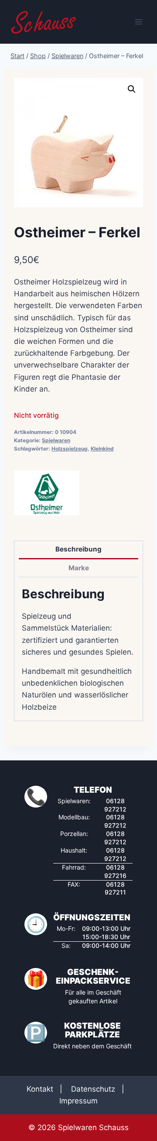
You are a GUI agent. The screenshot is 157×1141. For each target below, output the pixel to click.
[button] (132, 89)
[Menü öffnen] (138, 21)
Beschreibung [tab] (78, 549)
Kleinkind (102, 448)
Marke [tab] (78, 568)
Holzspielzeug (69, 448)
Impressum (78, 1100)
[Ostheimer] (46, 493)
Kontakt (40, 1089)
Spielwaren (56, 440)
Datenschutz (93, 1089)
